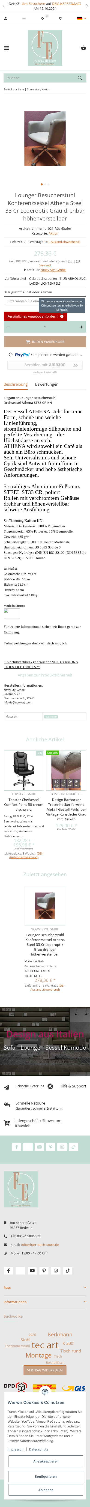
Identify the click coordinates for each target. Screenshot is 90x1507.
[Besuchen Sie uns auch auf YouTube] (39, 1147)
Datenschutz (38, 1449)
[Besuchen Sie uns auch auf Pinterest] (50, 1147)
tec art (45, 1345)
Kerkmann (60, 1334)
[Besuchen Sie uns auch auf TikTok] (73, 1147)
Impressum (16, 1449)
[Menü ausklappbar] (6, 48)
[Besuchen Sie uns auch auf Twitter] (28, 1147)
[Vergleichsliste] (42, 18)
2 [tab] (45, 184)
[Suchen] (82, 78)
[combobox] (45, 301)
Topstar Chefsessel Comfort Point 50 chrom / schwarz (23, 804)
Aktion (53, 233)
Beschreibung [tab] (16, 384)
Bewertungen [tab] (46, 384)
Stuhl (25, 1339)
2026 (32, 1334)
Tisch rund (70, 1351)
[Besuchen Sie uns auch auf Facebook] (16, 1147)
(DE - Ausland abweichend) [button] (62, 242)
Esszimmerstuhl (17, 1346)
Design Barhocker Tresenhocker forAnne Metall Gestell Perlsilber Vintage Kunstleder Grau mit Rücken (66, 809)
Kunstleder (51, 716)
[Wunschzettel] (61, 18)
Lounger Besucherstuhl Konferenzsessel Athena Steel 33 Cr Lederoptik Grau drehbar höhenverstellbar (45, 944)
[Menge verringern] (8, 327)
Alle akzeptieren (46, 1461)
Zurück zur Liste (14, 89)
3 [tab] (49, 184)
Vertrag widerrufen (45, 1370)
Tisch (58, 1356)
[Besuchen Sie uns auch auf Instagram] (62, 1147)
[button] (3, 6)
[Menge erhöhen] (81, 327)
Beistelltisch (55, 1362)
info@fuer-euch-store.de (40, 1244)
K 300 (68, 1343)
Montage (38, 1355)
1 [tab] (42, 184)
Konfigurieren (46, 1476)
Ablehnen (46, 1490)
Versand (45, 265)
